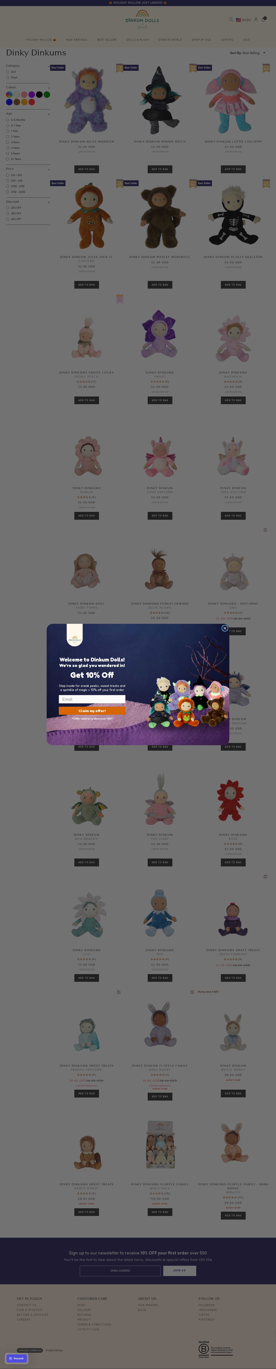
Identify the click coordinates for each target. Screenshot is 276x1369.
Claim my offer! (92, 710)
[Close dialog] (225, 628)
